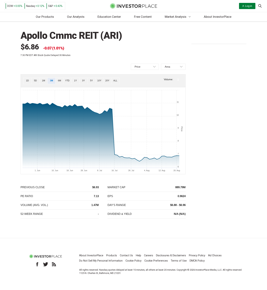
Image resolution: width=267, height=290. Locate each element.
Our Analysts (75, 16)
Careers (148, 255)
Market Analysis (175, 16)
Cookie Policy (133, 260)
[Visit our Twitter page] (45, 264)
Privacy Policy (197, 255)
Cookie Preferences (156, 260)
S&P (50, 6)
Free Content (143, 16)
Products (111, 255)
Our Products (45, 16)
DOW (10, 6)
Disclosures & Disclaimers (171, 255)
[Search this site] (260, 5)
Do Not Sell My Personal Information (101, 260)
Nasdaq (30, 6)
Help (138, 255)
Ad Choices (215, 255)
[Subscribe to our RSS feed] (54, 264)
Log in (248, 6)
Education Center (109, 16)
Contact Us (126, 255)
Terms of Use (179, 260)
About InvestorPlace (217, 16)
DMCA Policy (197, 260)
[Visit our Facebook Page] (37, 264)
